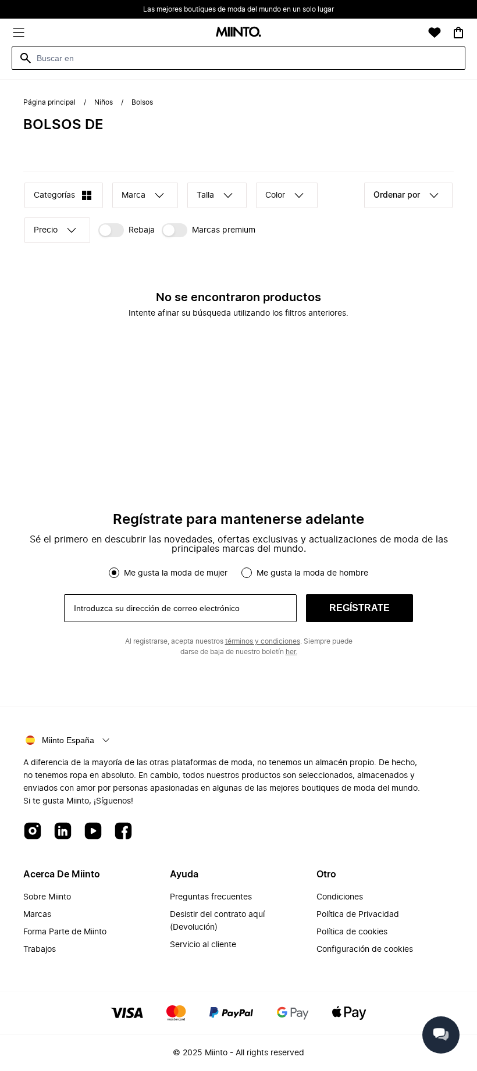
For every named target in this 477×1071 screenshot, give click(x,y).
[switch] (126, 230)
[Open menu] (19, 33)
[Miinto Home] (238, 33)
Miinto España (68, 740)
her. (291, 651)
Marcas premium (223, 230)
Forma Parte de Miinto (64, 932)
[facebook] (123, 832)
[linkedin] (63, 832)
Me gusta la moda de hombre (312, 573)
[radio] (114, 572)
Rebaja (142, 230)
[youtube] (93, 832)
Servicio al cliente (203, 945)
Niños (103, 102)
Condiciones (339, 897)
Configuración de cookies (364, 949)
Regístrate (359, 608)
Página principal (49, 102)
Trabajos (39, 949)
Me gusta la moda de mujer (175, 573)
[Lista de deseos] (434, 33)
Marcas (37, 915)
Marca (133, 195)
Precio (46, 230)
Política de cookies (351, 932)
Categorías (54, 195)
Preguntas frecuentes (211, 897)
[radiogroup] (238, 572)
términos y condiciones (262, 641)
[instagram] (32, 832)
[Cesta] (458, 33)
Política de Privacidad (357, 915)
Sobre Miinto (47, 897)
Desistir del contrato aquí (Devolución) (217, 921)
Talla (205, 195)
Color (275, 195)
